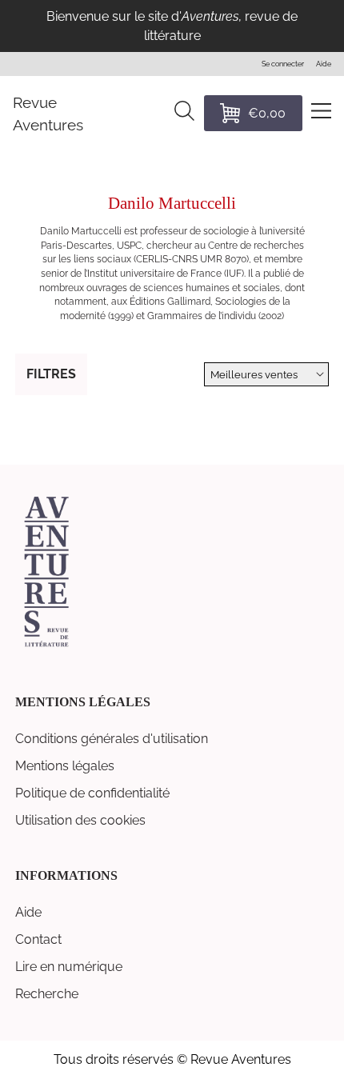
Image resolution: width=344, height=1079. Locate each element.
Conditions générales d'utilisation (111, 738)
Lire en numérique (68, 966)
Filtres (51, 374)
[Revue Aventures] (46, 645)
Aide (28, 912)
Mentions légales (64, 765)
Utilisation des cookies (80, 820)
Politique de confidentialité (92, 793)
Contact (38, 939)
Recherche (46, 993)
